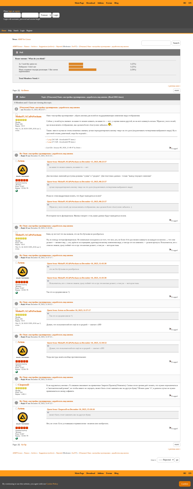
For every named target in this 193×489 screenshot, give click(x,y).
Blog (116, 3)
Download (90, 3)
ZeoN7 (74, 46)
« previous (172, 86)
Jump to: (153, 460)
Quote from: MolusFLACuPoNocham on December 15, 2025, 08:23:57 (77, 162)
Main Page (79, 3)
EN (190, 3)
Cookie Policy (52, 484)
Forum (109, 3)
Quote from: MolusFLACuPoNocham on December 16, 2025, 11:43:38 (76, 263)
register (17, 11)
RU (185, 3)
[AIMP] (16, 191)
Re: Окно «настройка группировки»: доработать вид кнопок (46, 153)
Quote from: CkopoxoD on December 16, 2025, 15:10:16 (71, 409)
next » (178, 86)
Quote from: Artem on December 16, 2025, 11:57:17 (69, 310)
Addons (100, 3)
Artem (21, 161)
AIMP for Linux (24, 39)
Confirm (184, 484)
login (10, 11)
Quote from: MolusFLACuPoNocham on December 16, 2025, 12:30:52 (77, 343)
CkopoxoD (23, 384)
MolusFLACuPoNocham (28, 116)
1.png (49, 139)
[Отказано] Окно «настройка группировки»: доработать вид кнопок (50, 107)
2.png (49, 142)
